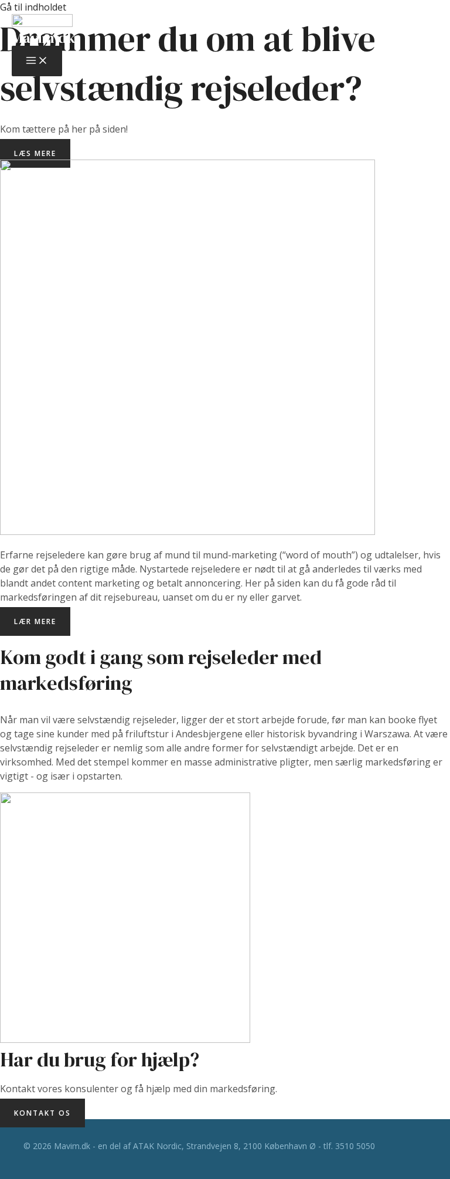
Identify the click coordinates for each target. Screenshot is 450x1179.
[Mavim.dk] (42, 22)
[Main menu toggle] (37, 61)
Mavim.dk (43, 38)
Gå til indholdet (33, 7)
